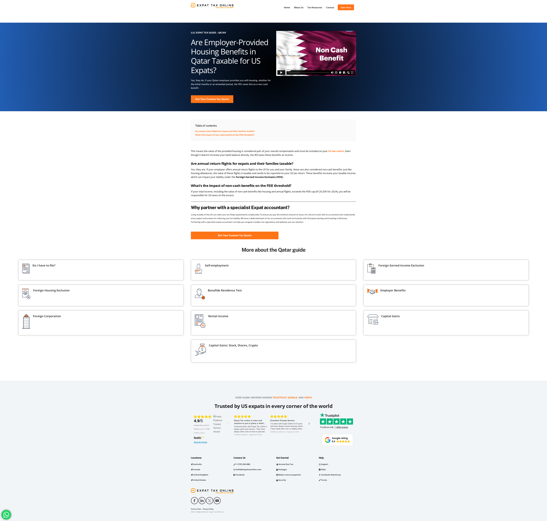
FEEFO (308, 397)
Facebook (240, 474)
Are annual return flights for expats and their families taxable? (225, 131)
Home (287, 7)
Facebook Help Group (331, 474)
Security (282, 480)
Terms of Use (196, 509)
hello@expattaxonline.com (248, 469)
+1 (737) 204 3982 (242, 464)
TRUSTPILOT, (280, 397)
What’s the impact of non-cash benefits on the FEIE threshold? (224, 135)
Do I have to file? (43, 265)
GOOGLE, (293, 397)
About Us (298, 7)
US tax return (336, 151)
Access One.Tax (285, 464)
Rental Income (218, 316)
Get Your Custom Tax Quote (212, 99)
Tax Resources (314, 7)
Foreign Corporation (47, 316)
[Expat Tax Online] (212, 6)
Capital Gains (390, 316)
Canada (196, 469)
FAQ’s (323, 469)
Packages (282, 469)
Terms (324, 480)
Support (324, 464)
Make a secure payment (289, 474)
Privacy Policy (208, 509)
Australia (197, 464)
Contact (330, 7)
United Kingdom (200, 474)
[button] (337, 440)
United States (199, 480)
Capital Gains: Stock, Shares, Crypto (233, 345)
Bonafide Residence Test (225, 290)
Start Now (346, 7)
